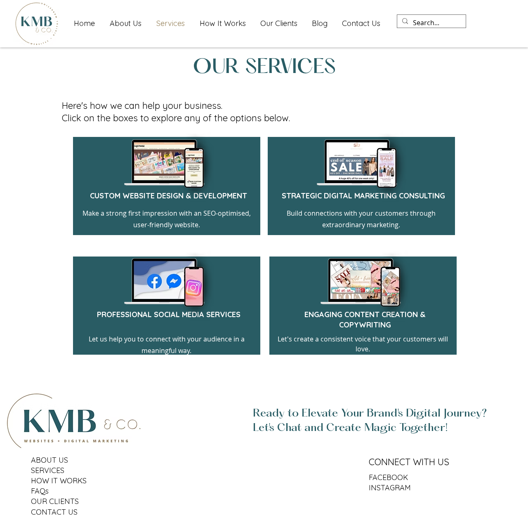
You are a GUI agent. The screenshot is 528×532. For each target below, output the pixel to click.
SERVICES (47, 470)
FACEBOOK (388, 477)
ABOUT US (49, 460)
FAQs (40, 491)
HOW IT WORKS (59, 480)
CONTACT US (54, 512)
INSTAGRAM (390, 487)
